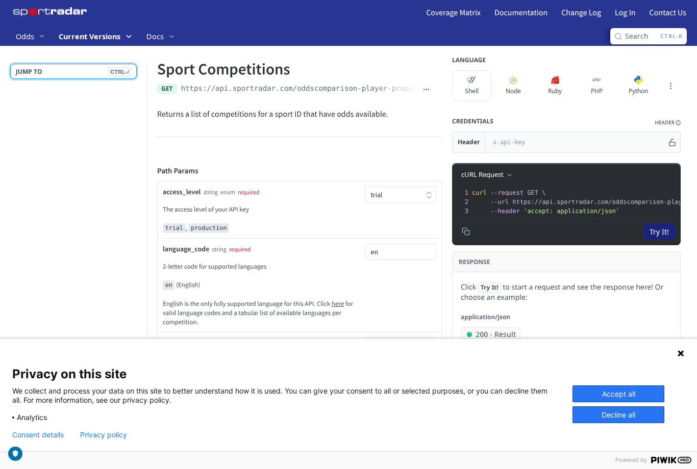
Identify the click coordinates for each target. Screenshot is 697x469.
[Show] (672, 142)
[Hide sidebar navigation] (145, 254)
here (338, 303)
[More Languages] (670, 85)
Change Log (581, 13)
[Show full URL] (426, 90)
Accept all (618, 393)
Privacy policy (103, 435)
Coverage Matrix (453, 13)
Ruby (555, 91)
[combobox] (400, 252)
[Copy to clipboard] (438, 90)
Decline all (618, 414)
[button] (668, 122)
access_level (182, 191)
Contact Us (668, 13)
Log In (625, 13)
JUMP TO (72, 71)
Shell (472, 91)
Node (513, 91)
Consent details (38, 435)
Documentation (520, 13)
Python (638, 91)
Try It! (659, 232)
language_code (186, 248)
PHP (597, 91)
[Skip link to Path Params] (150, 171)
